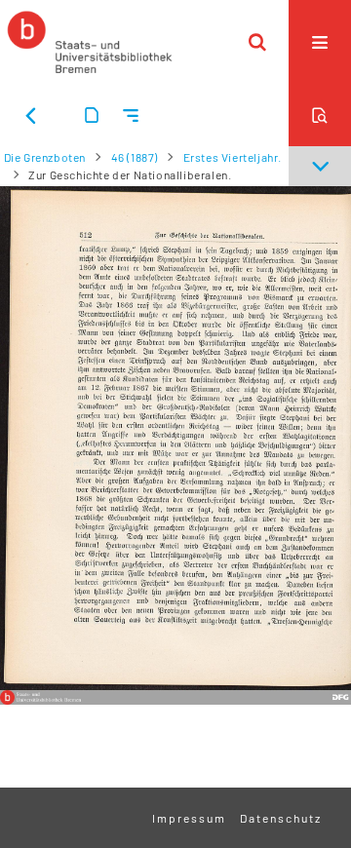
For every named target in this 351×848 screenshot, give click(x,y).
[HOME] (90, 42)
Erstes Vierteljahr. (232, 157)
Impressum (189, 818)
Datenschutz (281, 818)
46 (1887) (134, 157)
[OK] (257, 42)
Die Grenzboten (45, 157)
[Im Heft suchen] (320, 115)
